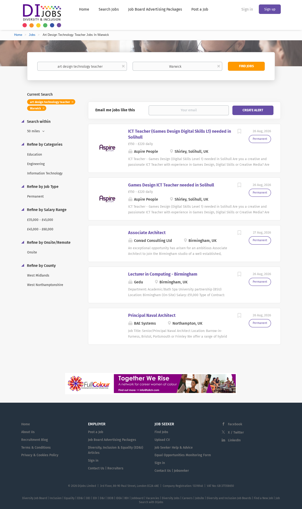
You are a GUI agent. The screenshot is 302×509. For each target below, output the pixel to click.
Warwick (35, 108)
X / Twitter (236, 432)
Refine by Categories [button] (44, 144)
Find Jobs (246, 66)
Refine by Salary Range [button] (46, 209)
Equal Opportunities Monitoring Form (183, 455)
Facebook (235, 424)
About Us (28, 432)
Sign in (247, 9)
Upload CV (162, 440)
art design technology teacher (50, 102)
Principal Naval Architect (152, 315)
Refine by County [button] (41, 265)
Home (18, 35)
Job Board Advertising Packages (112, 440)
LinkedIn (234, 440)
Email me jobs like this (115, 110)
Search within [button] (38, 121)
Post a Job (95, 432)
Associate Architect (147, 232)
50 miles (34, 131)
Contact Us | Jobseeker (172, 471)
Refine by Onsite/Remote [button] (48, 242)
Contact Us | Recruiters (105, 468)
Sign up (269, 9)
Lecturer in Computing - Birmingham (162, 274)
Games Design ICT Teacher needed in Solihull (171, 185)
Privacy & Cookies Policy (39, 455)
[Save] (239, 132)
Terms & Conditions (36, 448)
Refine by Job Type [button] (42, 186)
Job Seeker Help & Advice (174, 448)
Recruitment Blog (34, 440)
